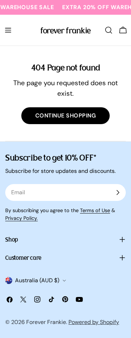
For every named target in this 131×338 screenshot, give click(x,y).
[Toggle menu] (8, 30)
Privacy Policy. (21, 218)
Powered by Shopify (93, 322)
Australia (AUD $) (37, 280)
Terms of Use (95, 210)
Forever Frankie (46, 322)
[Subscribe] (117, 192)
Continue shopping (65, 115)
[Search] (109, 30)
